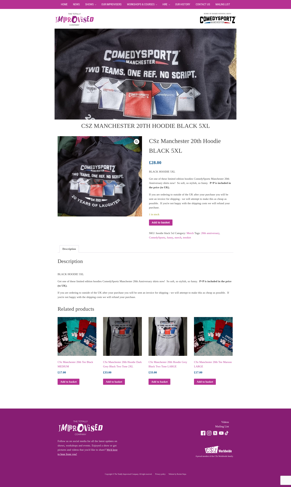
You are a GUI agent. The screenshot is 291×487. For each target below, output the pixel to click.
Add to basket (161, 222)
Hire (164, 4)
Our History (182, 4)
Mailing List (223, 4)
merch (178, 237)
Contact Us (203, 4)
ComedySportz (157, 237)
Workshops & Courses (141, 4)
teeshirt (187, 237)
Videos (225, 422)
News (76, 4)
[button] (136, 141)
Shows (89, 4)
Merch (190, 233)
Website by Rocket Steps (177, 474)
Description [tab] (69, 248)
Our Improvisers (111, 4)
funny (170, 237)
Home (64, 4)
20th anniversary (210, 233)
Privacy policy (160, 474)
